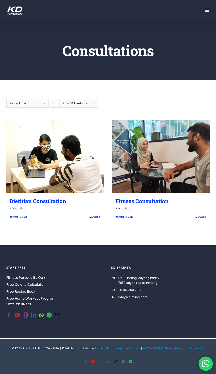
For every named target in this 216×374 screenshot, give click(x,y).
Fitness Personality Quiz (25, 277)
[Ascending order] (54, 103)
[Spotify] (49, 315)
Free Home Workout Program (30, 298)
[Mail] (57, 315)
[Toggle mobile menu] (207, 10)
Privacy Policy (173, 348)
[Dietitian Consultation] (55, 156)
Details (96, 217)
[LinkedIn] (33, 315)
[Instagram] (25, 315)
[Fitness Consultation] (161, 156)
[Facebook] (8, 315)
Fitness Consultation (142, 201)
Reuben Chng (103, 348)
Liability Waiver (194, 348)
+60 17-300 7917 (152, 348)
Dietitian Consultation (37, 201)
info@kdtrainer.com (127, 348)
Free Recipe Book (20, 291)
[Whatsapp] (41, 315)
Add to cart (19, 217)
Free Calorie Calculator (25, 284)
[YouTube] (17, 315)
